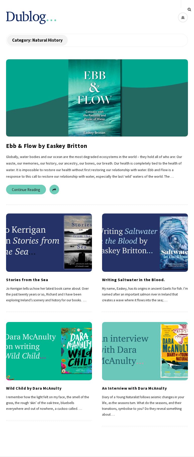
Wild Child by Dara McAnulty (34, 388)
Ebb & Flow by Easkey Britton (46, 145)
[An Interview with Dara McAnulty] (145, 351)
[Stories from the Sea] (49, 242)
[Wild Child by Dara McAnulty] (49, 351)
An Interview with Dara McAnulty (134, 388)
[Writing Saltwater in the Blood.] (145, 242)
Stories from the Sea (27, 279)
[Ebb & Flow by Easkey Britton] (97, 98)
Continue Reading (26, 189)
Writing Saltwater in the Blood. (133, 279)
